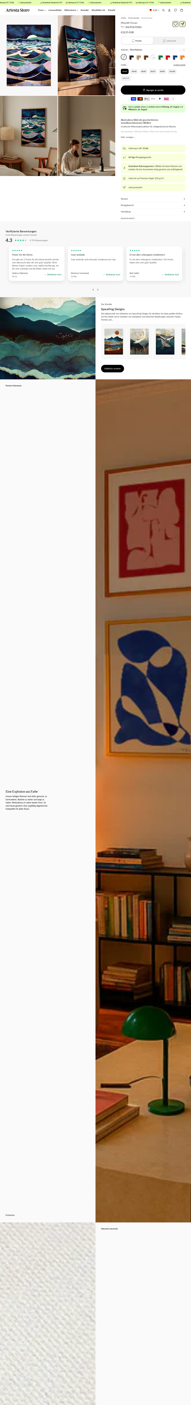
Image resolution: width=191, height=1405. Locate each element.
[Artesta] (20, 10)
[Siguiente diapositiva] (183, 50)
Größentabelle (179, 65)
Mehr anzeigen (127, 137)
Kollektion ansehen (112, 368)
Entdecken (10, 1215)
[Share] (182, 24)
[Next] (97, 290)
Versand (124, 199)
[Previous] (93, 290)
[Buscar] (163, 10)
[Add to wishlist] (175, 24)
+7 (173, 99)
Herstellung (126, 211)
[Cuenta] (169, 10)
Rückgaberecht (127, 205)
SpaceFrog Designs (133, 27)
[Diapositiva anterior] (179, 50)
